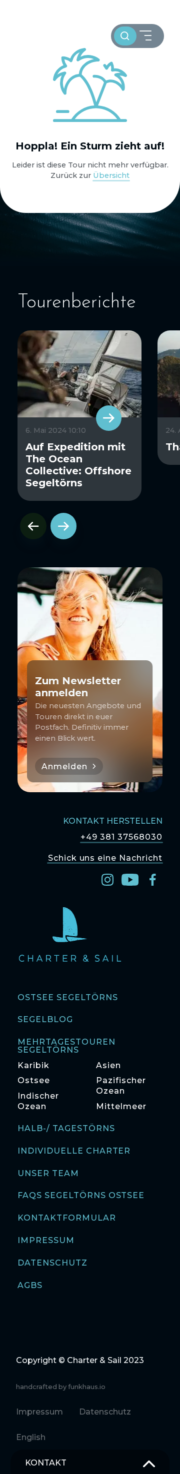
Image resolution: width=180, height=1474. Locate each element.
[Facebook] (152, 879)
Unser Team (48, 1174)
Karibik (34, 1065)
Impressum (46, 1241)
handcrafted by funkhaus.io (61, 1387)
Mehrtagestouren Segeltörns (66, 1046)
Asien (108, 1065)
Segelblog (45, 1020)
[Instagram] (108, 879)
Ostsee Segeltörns (68, 998)
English (31, 1437)
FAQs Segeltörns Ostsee (81, 1196)
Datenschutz (53, 1263)
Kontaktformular (67, 1218)
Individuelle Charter (74, 1151)
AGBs (30, 1286)
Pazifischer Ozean (121, 1086)
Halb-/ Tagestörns (66, 1129)
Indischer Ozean (38, 1101)
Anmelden (65, 766)
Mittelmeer (121, 1106)
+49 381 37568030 (121, 837)
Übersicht (111, 175)
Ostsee (34, 1080)
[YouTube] (130, 879)
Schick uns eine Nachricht (105, 858)
